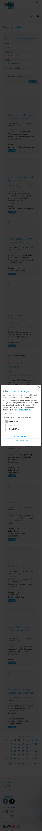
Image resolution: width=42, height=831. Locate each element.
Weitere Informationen (9, 414)
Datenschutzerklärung (25, 410)
